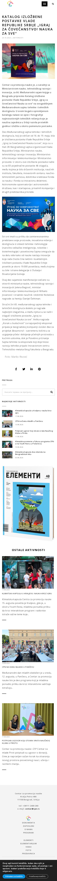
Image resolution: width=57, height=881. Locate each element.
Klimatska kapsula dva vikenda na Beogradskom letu (30, 453)
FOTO (28, 850)
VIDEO (29, 847)
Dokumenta (28, 822)
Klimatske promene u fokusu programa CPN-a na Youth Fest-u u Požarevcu (34, 442)
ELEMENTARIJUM (28, 843)
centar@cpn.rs (32, 809)
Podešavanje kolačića (37, 876)
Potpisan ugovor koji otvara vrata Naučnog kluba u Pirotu (34, 432)
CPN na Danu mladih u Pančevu (29, 421)
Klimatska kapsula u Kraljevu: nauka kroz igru (33, 411)
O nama (28, 829)
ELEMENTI (28, 840)
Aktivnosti (18, 38)
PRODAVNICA (28, 853)
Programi (28, 832)
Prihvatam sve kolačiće (14, 876)
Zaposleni (28, 826)
